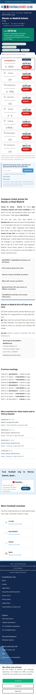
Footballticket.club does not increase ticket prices (14, 296)
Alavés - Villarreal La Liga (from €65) (12, 435)
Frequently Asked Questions (11, 592)
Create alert (28, 170)
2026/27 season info (8, 650)
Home (3, 13)
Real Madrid (19, 13)
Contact (4, 584)
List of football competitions (11, 626)
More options (6, 179)
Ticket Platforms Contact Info (11, 607)
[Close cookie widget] (34, 667)
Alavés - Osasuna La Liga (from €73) (12, 446)
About (4, 580)
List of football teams (9, 630)
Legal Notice (6, 588)
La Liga (8, 13)
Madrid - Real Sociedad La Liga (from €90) (14, 425)
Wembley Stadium (8, 640)
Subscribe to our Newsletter (11, 657)
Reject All (18, 691)
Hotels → (26, 488)
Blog (3, 654)
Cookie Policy (6, 603)
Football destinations (9, 622)
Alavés (13, 13)
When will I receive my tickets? (12, 281)
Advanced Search (7, 619)
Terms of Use (6, 595)
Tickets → (27, 77)
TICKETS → (27, 67)
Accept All (18, 681)
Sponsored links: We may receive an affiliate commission (14, 288)
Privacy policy (6, 176)
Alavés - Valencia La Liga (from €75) (12, 456)
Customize (18, 686)
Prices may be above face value (13, 268)
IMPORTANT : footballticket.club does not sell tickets (16, 261)
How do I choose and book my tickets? (15, 274)
